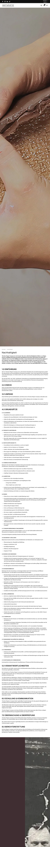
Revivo (44, 358)
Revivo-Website (37, 361)
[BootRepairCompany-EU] (8, 5)
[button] (41, 5)
